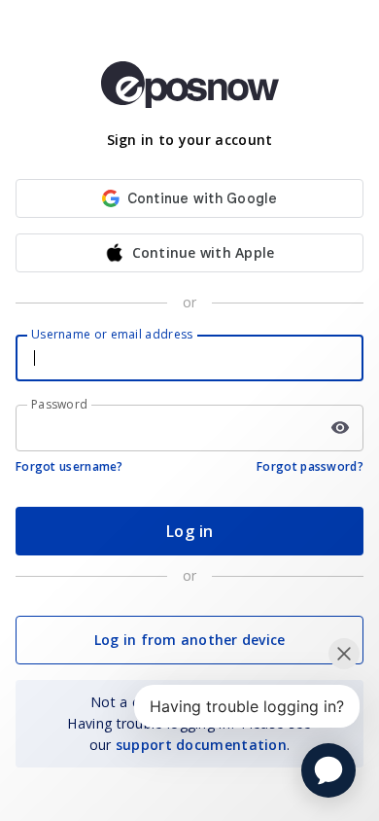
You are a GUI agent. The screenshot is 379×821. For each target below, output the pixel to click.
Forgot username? (69, 466)
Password (59, 404)
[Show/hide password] (340, 428)
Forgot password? (310, 466)
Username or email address (112, 334)
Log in (190, 531)
